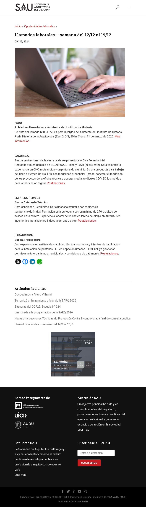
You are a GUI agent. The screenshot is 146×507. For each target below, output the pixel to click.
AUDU (116, 497)
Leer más (83, 429)
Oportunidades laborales (39, 26)
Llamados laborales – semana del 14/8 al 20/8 (44, 324)
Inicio (18, 26)
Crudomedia (81, 501)
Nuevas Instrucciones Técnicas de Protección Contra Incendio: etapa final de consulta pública (73, 318)
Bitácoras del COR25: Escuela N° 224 (38, 306)
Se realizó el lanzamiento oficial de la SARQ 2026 (45, 300)
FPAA (109, 497)
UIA (123, 497)
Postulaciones (56, 183)
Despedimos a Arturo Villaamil (33, 294)
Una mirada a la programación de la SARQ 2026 (44, 312)
